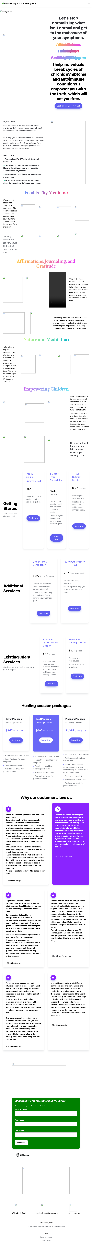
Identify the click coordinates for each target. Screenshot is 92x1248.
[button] (10, 3)
